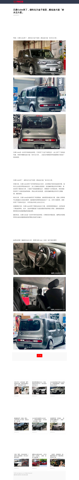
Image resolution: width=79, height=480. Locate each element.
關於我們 (15, 474)
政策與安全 (20, 474)
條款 (23, 474)
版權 (27, 474)
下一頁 (39, 355)
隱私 (25, 474)
